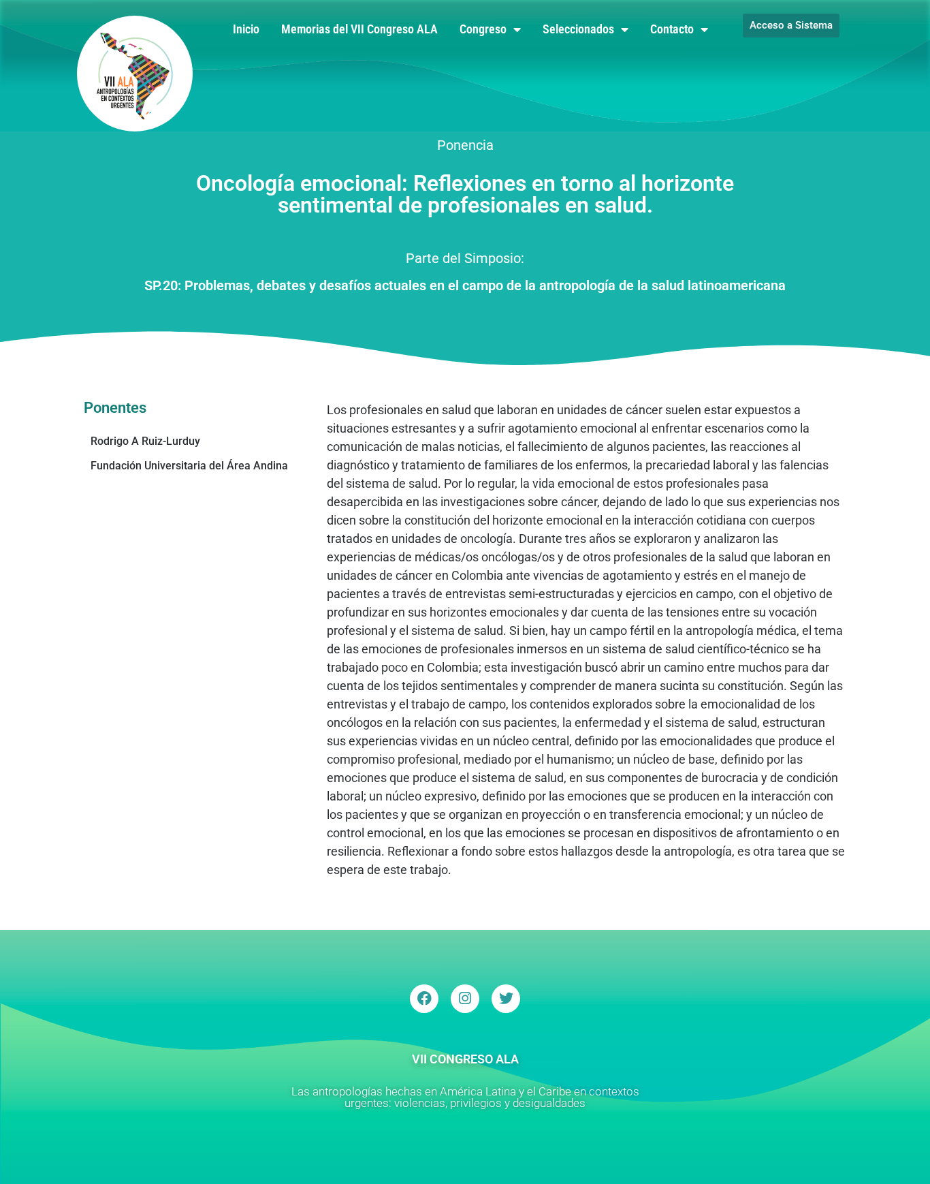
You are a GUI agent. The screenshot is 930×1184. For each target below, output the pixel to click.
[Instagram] (465, 998)
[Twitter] (506, 998)
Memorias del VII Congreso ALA (359, 29)
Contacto (672, 29)
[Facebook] (424, 998)
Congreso (483, 29)
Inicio (246, 29)
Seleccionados (578, 29)
